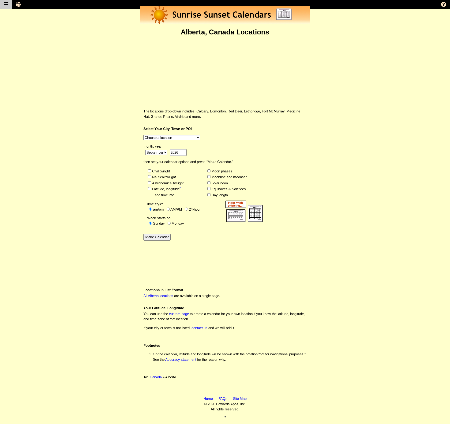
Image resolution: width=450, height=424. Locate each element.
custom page (179, 314)
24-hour (195, 209)
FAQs (222, 399)
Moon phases (221, 171)
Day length (219, 195)
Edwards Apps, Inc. (231, 404)
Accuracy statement (180, 359)
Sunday (159, 223)
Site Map (240, 399)
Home (208, 399)
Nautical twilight (163, 177)
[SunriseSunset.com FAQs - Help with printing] (244, 210)
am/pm (158, 209)
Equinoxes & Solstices (228, 189)
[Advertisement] (225, 72)
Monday (178, 223)
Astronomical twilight (167, 183)
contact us (199, 328)
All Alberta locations (158, 296)
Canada (156, 377)
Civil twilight (160, 171)
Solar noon (219, 183)
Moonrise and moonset (228, 177)
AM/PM (176, 209)
